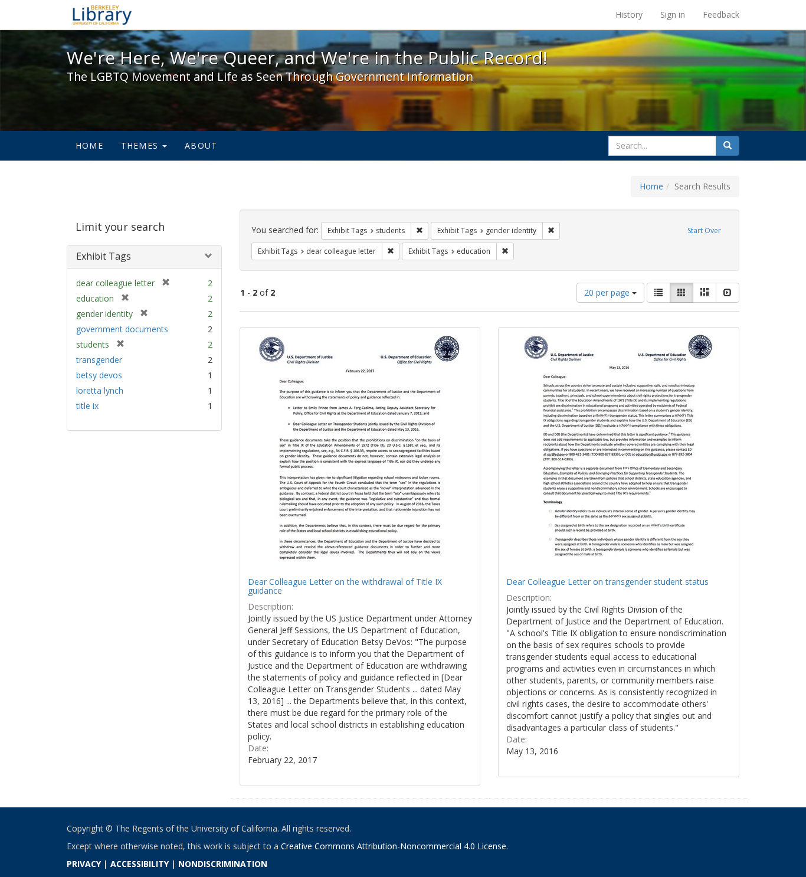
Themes (141, 145)
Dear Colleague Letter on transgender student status (607, 581)
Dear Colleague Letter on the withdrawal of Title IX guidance (345, 586)
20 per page (608, 292)
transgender (99, 359)
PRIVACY (84, 863)
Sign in (672, 14)
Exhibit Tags (103, 256)
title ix (87, 405)
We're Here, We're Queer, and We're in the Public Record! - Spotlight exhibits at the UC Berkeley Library (102, 15)
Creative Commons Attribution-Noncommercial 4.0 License (393, 846)
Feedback (721, 14)
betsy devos (99, 375)
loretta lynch (99, 390)
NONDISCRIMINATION (222, 863)
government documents (122, 329)
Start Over (704, 230)
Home (89, 145)
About (201, 145)
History (629, 14)
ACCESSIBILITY (139, 863)
